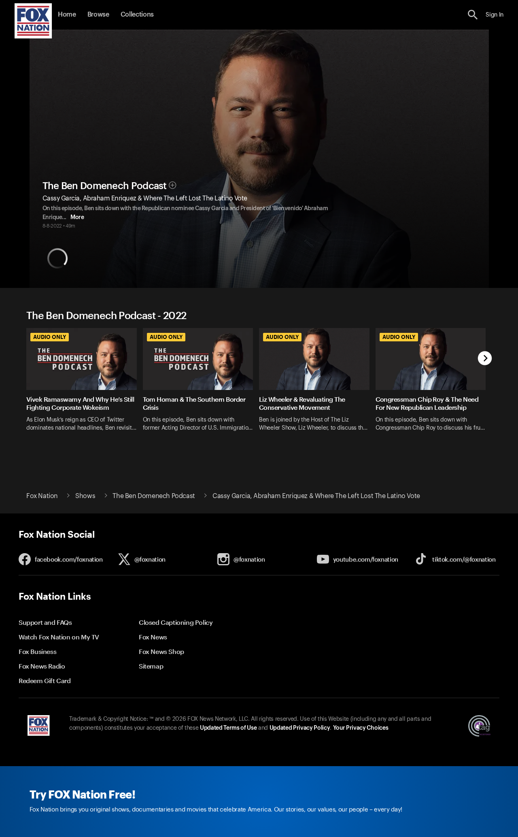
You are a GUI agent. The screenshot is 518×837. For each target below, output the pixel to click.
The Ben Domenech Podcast (104, 186)
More (77, 217)
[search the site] (473, 14)
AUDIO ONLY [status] (49, 337)
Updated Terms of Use (228, 728)
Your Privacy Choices (360, 728)
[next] (485, 359)
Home (67, 14)
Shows (85, 496)
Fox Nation (42, 496)
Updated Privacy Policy (300, 728)
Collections (137, 14)
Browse (98, 14)
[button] (473, 14)
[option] (84, 389)
